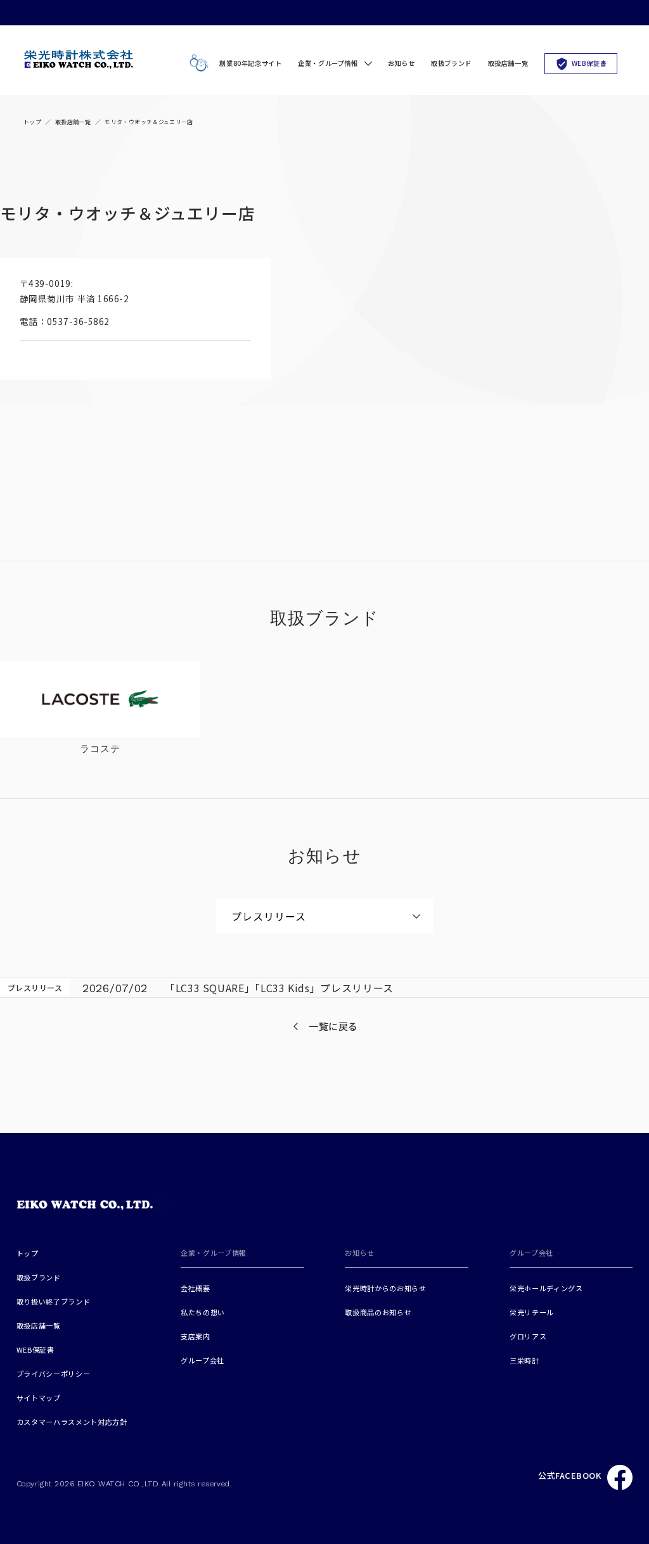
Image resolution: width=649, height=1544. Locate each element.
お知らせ (401, 63)
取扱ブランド (451, 63)
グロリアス (528, 1336)
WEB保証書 (589, 63)
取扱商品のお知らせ (378, 1312)
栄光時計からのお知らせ (385, 1288)
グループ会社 (202, 1360)
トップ (32, 122)
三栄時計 (524, 1360)
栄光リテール (532, 1312)
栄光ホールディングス (546, 1288)
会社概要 (195, 1288)
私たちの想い (203, 1312)
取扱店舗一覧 (508, 63)
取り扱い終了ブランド (53, 1301)
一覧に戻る (333, 1026)
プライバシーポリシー (53, 1374)
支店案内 (195, 1336)
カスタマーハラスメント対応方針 (71, 1422)
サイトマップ (38, 1398)
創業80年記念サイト (250, 63)
